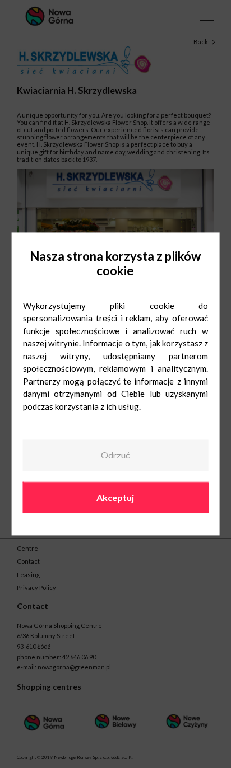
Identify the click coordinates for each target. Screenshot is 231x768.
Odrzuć (115, 454)
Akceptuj (115, 497)
